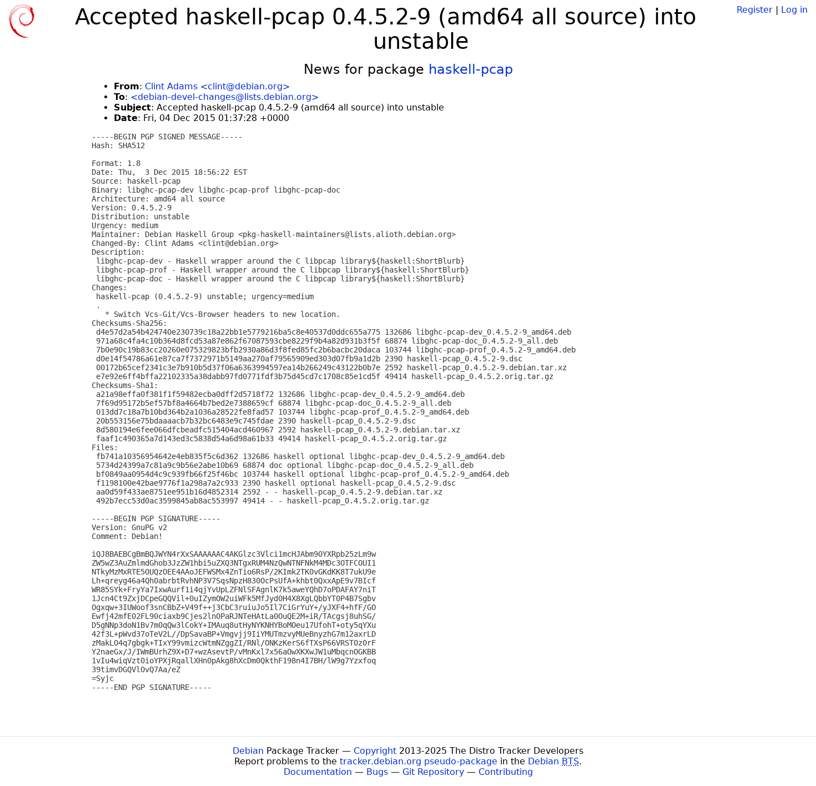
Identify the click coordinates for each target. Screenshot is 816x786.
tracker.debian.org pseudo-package (418, 761)
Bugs (377, 772)
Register (755, 9)
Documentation (318, 772)
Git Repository (433, 772)
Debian (248, 750)
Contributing (505, 772)
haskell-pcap (471, 69)
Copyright (375, 750)
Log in (794, 9)
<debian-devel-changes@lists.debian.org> (224, 97)
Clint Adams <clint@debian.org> (217, 86)
